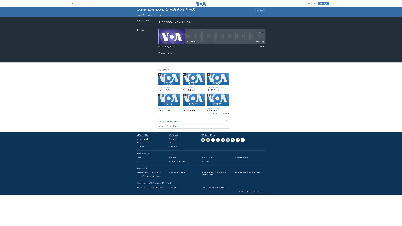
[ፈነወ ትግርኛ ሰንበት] (194, 79)
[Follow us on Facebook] (203, 140)
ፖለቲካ (139, 158)
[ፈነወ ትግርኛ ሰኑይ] (169, 79)
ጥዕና (138, 161)
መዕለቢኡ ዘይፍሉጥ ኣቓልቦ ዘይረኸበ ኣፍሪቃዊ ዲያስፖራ (214, 173)
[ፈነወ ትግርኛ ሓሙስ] (194, 100)
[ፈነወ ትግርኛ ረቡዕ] (218, 100)
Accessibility (173, 187)
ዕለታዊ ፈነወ (173, 147)
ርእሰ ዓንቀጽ (141, 147)
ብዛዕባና (139, 143)
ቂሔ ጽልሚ (205, 161)
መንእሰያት (172, 158)
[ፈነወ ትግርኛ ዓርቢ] (169, 100)
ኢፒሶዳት (141, 15)
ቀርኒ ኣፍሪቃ (173, 139)
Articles (151, 15)
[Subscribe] (228, 140)
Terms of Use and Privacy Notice (213, 187)
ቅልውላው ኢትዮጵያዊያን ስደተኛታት (149, 172)
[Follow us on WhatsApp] (243, 140)
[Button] (140, 31)
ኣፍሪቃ (171, 143)
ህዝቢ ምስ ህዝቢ (207, 158)
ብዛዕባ (160, 15)
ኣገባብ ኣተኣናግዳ (142, 139)
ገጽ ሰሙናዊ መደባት (241, 158)
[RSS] (233, 140)
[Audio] (315, 3)
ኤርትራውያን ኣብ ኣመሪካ (177, 161)
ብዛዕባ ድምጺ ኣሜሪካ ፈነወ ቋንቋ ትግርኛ (150, 187)
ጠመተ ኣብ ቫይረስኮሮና (177, 172)
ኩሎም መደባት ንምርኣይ (221, 114)
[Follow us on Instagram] (213, 140)
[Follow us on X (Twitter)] (218, 140)
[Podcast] (223, 140)
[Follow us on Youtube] (208, 140)
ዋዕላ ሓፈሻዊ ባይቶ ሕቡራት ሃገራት (148, 176)
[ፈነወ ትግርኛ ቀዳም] (218, 79)
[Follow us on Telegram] (238, 140)
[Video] (309, 3)
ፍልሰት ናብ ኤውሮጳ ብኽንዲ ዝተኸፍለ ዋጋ (248, 172)
